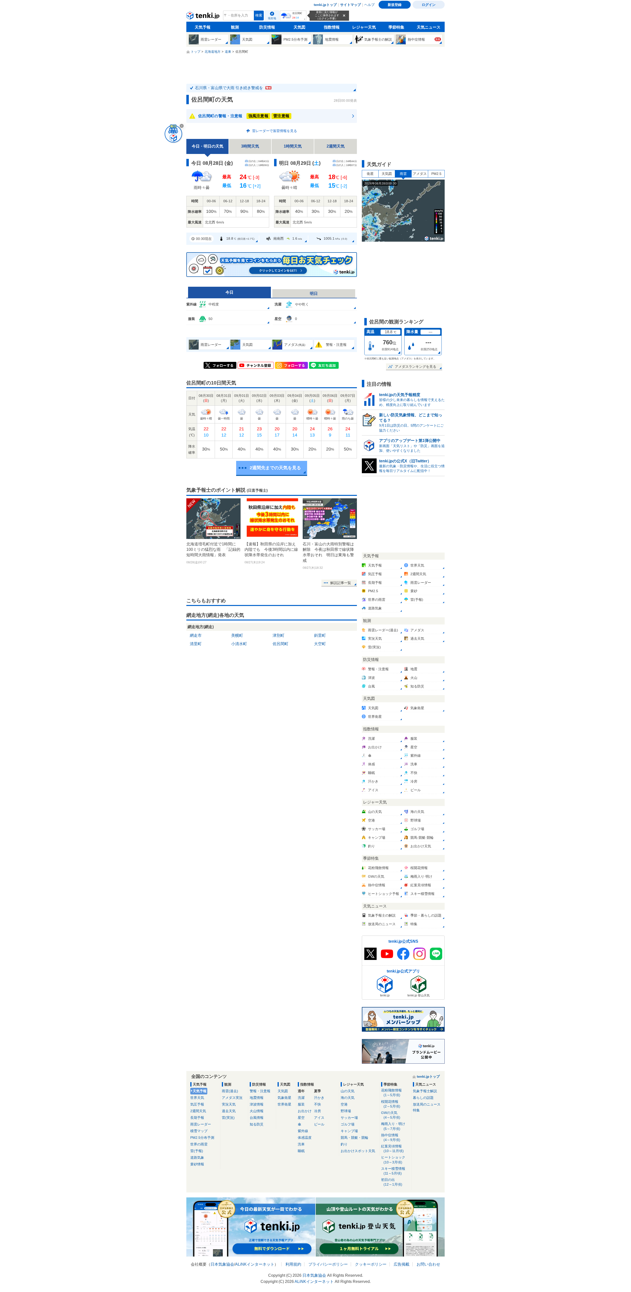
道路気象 (197, 1157)
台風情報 (256, 1118)
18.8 (240, 238)
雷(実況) (228, 1118)
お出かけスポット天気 (358, 1151)
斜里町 (320, 635)
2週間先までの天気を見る (275, 467)
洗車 (301, 1144)
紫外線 (303, 1131)
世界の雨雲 (199, 1144)
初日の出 (391, 1182)
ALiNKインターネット (254, 1264)
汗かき (319, 1098)
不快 (317, 1104)
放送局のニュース (426, 1104)
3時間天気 (250, 146)
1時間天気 (293, 146)
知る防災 (256, 1124)
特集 (416, 1110)
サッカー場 (349, 1118)
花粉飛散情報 (391, 1092)
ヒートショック (393, 1159)
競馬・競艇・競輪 (354, 1138)
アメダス (420, 174)
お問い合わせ (428, 1264)
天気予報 (202, 27)
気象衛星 (284, 1098)
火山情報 (256, 1111)
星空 (301, 1118)
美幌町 (237, 635)
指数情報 (332, 27)
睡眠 (301, 1151)
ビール (319, 1124)
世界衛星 (284, 1104)
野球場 (346, 1111)
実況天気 (229, 1104)
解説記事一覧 (340, 583)
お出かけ (305, 1111)
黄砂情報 (197, 1164)
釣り (344, 1144)
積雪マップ (199, 1131)
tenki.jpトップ (325, 5)
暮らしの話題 (423, 1098)
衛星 (370, 174)
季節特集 (396, 27)
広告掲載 (401, 1264)
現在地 (272, 18)
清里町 (196, 644)
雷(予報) (196, 1151)
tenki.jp (203, 17)
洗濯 (301, 1098)
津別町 (278, 635)
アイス (319, 1118)
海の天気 (347, 1098)
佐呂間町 (280, 644)
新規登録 (395, 5)
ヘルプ (369, 5)
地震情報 (256, 1098)
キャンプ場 (349, 1131)
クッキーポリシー (370, 1264)
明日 (314, 293)
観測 (235, 27)
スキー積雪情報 (393, 1171)
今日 (229, 292)
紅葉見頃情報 (392, 1148)
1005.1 (335, 238)
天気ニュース (428, 27)
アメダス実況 (232, 1098)
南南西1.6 (287, 238)
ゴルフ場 (347, 1124)
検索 (258, 15)
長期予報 (197, 1118)
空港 (344, 1104)
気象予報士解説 (425, 1091)
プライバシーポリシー (328, 1264)
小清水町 (239, 644)
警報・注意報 (260, 1091)
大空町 (320, 644)
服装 (301, 1104)
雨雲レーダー (200, 1124)
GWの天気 (390, 1115)
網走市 (196, 635)
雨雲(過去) (230, 1091)
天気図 (299, 27)
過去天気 (229, 1111)
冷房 (317, 1111)
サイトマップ (350, 5)
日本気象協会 (222, 1264)
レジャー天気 (364, 27)
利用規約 (293, 1264)
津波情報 (256, 1104)
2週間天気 (336, 146)
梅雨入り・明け (393, 1126)
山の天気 (347, 1091)
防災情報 (267, 27)
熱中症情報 (390, 1137)
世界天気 (197, 1098)
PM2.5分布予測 (202, 1138)
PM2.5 (436, 174)
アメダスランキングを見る (415, 367)
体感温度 (305, 1138)
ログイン (429, 5)
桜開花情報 (390, 1104)
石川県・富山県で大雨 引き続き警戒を (233, 88)
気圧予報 (197, 1104)
